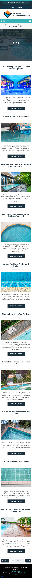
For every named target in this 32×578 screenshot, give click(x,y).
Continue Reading (16, 108)
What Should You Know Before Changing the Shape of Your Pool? (16, 215)
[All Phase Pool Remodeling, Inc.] (16, 14)
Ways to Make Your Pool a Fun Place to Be (16, 363)
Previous (5, 561)
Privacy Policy (16, 571)
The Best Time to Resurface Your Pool (16, 461)
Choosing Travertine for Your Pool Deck (16, 314)
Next (28, 561)
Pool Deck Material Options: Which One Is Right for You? (16, 510)
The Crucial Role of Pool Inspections (16, 116)
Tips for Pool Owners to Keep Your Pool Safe (16, 413)
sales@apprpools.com (17, 3)
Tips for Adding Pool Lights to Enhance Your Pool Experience (16, 68)
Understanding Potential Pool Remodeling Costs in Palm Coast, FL (16, 165)
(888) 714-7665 (16, 7)
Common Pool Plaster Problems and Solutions (16, 265)
